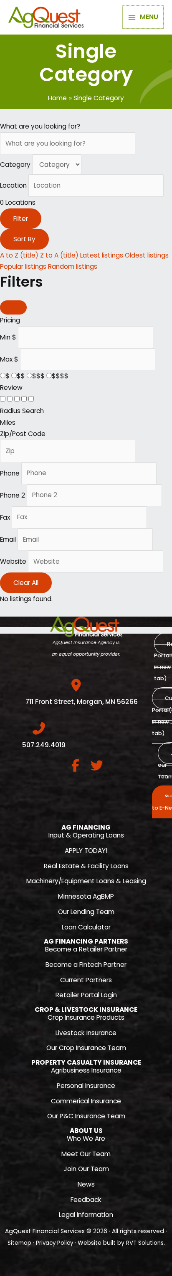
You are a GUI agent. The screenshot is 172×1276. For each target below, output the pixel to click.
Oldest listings (147, 255)
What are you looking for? (40, 126)
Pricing (10, 320)
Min (5, 336)
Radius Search (22, 410)
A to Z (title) (19, 255)
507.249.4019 (44, 745)
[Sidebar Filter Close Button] (13, 307)
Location (13, 185)
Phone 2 (12, 495)
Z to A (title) (59, 255)
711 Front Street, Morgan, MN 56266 (81, 701)
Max (6, 358)
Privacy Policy (54, 1243)
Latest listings (101, 255)
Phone (10, 472)
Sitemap (19, 1243)
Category (15, 164)
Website (13, 561)
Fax (5, 517)
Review (11, 387)
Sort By (24, 239)
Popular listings (23, 266)
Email (8, 539)
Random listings (72, 266)
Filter (20, 218)
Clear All (25, 582)
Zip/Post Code (23, 433)
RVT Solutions (145, 1243)
